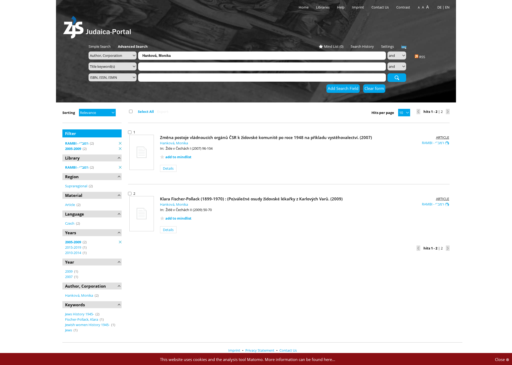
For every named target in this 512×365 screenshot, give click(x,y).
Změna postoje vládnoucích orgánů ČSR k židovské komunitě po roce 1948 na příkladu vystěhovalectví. (266, 137)
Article (70, 204)
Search (397, 77)
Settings (387, 46)
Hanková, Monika (79, 295)
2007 (69, 276)
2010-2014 (73, 252)
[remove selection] (120, 143)
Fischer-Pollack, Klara (82, 319)
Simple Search (100, 46)
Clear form (374, 88)
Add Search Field (343, 88)
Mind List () (333, 46)
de (439, 7)
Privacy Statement (260, 350)
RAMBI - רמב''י (433, 142)
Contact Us (380, 7)
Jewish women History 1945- (87, 324)
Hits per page (382, 112)
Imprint (358, 7)
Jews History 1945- (80, 314)
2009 (69, 271)
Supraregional (76, 186)
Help (341, 7)
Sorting (68, 112)
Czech (70, 223)
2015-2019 (73, 247)
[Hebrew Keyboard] (403, 47)
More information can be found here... (300, 359)
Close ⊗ (502, 359)
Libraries (323, 7)
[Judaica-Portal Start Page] (98, 26)
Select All (146, 111)
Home (304, 7)
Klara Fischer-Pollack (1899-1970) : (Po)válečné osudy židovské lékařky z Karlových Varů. (251, 198)
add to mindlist (178, 156)
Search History (362, 46)
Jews (69, 330)
